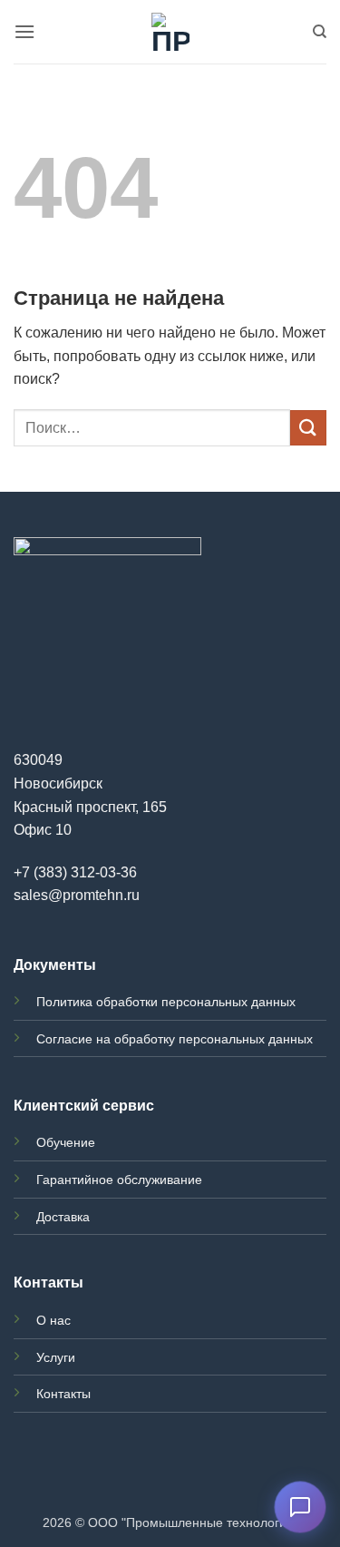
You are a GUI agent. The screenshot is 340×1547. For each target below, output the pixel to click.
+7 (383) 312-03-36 (75, 872)
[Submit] (308, 427)
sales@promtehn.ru (77, 895)
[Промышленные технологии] (170, 32)
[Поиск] (319, 32)
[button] (24, 31)
